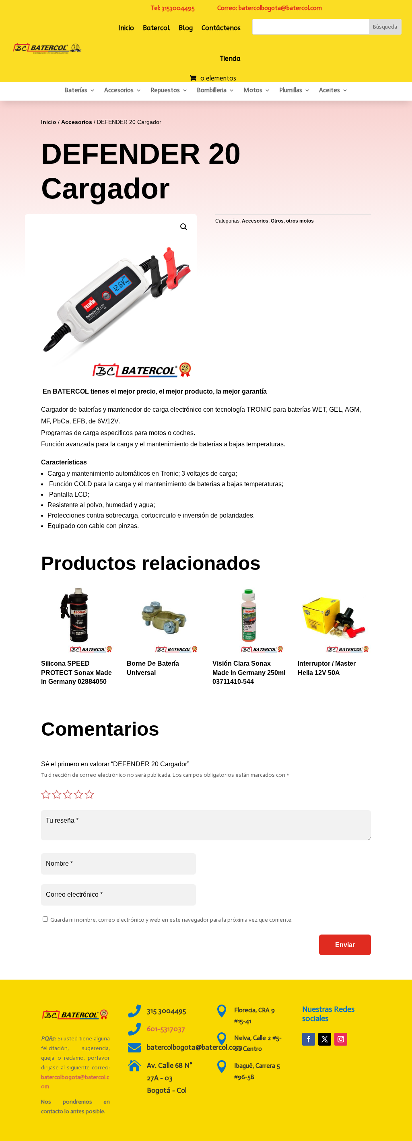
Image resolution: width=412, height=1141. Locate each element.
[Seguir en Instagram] (340, 1039)
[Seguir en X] (324, 1039)
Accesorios (119, 90)
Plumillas (290, 90)
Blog (186, 28)
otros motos (300, 221)
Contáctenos (221, 28)
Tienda (230, 58)
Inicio (126, 28)
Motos (252, 90)
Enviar (345, 944)
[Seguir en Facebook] (308, 1039)
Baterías (75, 90)
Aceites (329, 90)
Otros (277, 221)
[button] (184, 227)
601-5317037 (166, 1028)
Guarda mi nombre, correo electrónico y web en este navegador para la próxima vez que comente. (171, 919)
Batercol (156, 28)
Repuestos (165, 90)
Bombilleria (212, 90)
